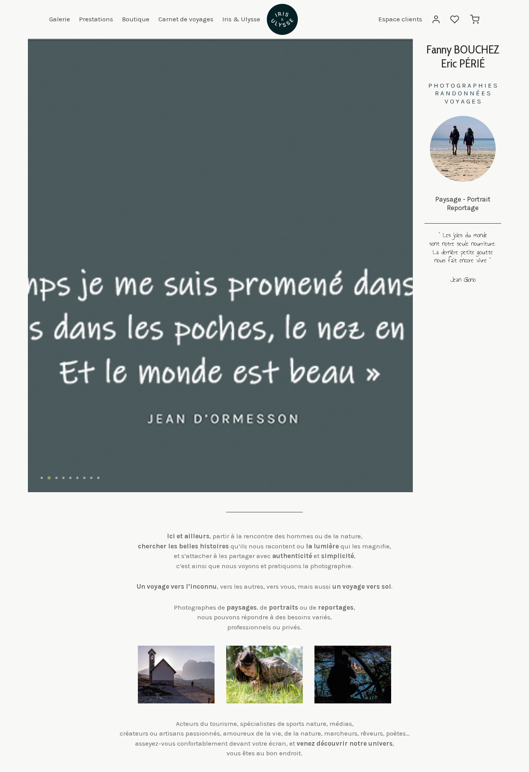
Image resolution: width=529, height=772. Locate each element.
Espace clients (400, 19)
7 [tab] (84, 478)
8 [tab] (91, 478)
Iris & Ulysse (241, 19)
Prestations (96, 19)
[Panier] (474, 19)
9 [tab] (98, 478)
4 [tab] (63, 478)
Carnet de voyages (185, 19)
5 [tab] (70, 478)
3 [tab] (56, 478)
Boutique (135, 19)
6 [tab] (77, 478)
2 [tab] (49, 477)
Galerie (59, 19)
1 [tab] (42, 478)
